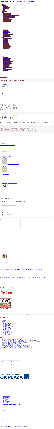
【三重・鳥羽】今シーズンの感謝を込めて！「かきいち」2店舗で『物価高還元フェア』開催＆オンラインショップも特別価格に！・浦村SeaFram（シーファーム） (25, 350)
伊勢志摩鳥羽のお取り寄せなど (7, 63)
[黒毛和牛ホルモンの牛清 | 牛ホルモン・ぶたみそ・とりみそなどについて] (4, 235)
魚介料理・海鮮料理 (6, 43)
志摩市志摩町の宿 (5, 30)
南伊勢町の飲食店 (5, 42)
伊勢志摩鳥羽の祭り (6, 65)
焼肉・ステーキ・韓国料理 (7, 46)
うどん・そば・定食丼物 (6, 45)
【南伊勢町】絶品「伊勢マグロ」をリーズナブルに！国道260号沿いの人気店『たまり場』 (15, 349)
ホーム (3, 4)
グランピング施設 (4, 11)
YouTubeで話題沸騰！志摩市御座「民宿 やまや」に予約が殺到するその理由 (13, 346)
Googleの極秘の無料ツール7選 (4, 143)
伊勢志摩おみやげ (4, 422)
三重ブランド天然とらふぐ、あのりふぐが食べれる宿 (11, 15)
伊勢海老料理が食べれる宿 (7, 14)
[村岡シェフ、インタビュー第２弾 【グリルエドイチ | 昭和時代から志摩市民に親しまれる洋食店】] (4, 241)
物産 (4, 9)
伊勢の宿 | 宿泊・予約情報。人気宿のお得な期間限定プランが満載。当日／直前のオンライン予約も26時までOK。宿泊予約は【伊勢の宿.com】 (22, 269)
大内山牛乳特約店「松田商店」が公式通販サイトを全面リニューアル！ (12, 342)
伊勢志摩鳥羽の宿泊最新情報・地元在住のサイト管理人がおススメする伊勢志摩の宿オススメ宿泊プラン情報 (16, 262)
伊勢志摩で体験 (5, 6)
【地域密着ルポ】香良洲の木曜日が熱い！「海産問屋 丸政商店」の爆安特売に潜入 (14, 345)
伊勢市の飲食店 (5, 39)
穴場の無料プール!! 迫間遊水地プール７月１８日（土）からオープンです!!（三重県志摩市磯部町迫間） (17, 340)
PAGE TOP (2, 428)
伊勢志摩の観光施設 (6, 8)
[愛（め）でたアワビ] (4, 257)
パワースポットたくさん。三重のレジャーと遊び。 (8, 266)
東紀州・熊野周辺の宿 (6, 32)
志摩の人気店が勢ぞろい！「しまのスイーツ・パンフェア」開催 (11, 360)
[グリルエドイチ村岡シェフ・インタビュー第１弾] (4, 247)
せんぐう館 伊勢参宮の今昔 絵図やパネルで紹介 (7, 145)
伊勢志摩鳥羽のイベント (6, 64)
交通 (4, 10)
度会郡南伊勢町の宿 (6, 31)
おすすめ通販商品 (4, 319)
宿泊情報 (3, 12)
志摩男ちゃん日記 (5, 57)
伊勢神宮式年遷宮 (5, 70)
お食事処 (3, 37)
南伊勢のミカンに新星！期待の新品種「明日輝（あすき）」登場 (11, 344)
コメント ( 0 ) (4, 196)
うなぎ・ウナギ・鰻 (6, 44)
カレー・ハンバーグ (6, 48)
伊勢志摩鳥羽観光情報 (6, 59)
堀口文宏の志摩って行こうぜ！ (7, 67)
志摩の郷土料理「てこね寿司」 (7, 38)
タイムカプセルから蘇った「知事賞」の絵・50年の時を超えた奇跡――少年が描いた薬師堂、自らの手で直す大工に (18, 341)
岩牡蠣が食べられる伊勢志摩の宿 (8, 34)
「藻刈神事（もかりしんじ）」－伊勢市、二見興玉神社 (16, 186)
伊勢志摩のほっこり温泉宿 (7, 20)
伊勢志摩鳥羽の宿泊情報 (6, 60)
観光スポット (4, 5)
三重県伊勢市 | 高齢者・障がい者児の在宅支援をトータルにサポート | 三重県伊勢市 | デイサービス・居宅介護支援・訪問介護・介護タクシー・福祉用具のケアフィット (25, 277)
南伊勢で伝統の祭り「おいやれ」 (12, 183)
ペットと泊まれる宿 (6, 18)
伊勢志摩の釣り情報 (6, 66)
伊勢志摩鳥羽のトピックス (7, 58)
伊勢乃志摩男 (6, 86)
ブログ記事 (3, 321)
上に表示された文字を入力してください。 (7, 214)
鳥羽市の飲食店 (5, 40)
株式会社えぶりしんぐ (15, 115)
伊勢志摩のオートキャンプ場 (7, 19)
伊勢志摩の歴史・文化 (6, 7)
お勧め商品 (4, 320)
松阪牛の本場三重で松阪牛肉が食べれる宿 (9, 17)
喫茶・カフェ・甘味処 (6, 47)
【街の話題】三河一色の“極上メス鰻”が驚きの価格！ (9, 343)
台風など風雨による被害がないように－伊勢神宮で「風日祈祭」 (17, 172)
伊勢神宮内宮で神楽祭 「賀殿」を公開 (13, 164)
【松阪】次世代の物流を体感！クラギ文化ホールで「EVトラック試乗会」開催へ (13, 359)
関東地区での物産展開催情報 (7, 69)
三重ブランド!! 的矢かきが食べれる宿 (9, 16)
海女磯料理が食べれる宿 (6, 35)
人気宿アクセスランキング (7, 13)
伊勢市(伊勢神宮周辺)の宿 (7, 21)
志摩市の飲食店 (5, 41)
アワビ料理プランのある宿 (7, 36)
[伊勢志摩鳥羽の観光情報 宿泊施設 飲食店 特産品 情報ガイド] (17, 2)
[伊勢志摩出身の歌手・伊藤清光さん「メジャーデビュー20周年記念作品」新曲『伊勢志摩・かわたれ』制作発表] (10, 229)
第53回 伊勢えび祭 (11, 156)
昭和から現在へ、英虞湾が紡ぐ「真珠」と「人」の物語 (10, 339)
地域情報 (4, 68)
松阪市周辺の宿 (5, 33)
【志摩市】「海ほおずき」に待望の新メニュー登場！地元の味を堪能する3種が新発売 (14, 347)
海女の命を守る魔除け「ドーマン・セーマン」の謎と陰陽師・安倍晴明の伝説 (13, 348)
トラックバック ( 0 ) (5, 195)
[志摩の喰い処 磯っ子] (4, 261)
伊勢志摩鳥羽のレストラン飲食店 (8, 61)
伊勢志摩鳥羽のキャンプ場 (7, 62)
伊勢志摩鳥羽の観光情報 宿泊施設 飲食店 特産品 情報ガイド (14, 426)
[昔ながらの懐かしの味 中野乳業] (4, 253)
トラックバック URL (3, 201)
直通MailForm (12, 118)
